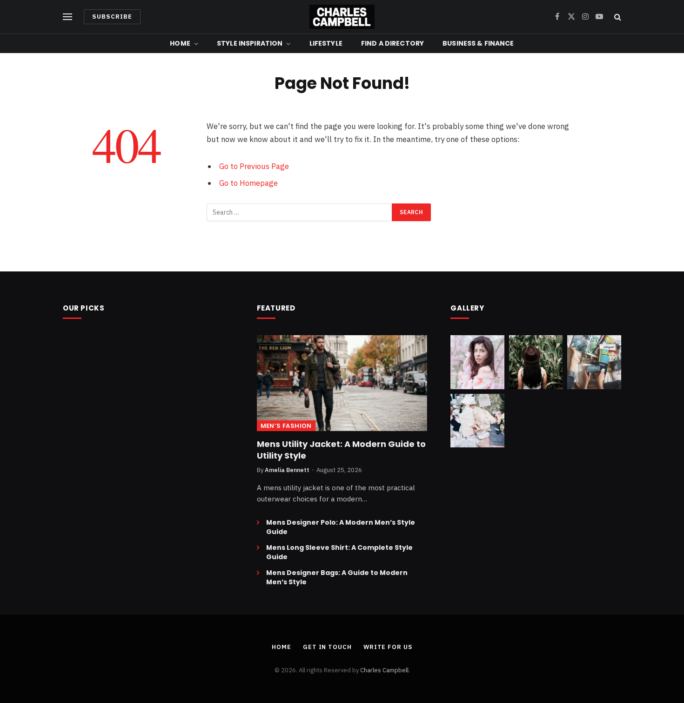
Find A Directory (392, 43)
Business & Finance (478, 43)
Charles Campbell (384, 670)
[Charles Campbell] (342, 17)
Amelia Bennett (287, 470)
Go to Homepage (248, 183)
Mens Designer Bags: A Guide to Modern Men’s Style (337, 577)
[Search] (616, 17)
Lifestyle (325, 43)
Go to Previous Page (254, 166)
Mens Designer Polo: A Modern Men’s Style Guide (340, 527)
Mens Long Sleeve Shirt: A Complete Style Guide (339, 552)
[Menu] (67, 17)
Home (180, 43)
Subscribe (112, 16)
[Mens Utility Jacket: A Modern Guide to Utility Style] (342, 383)
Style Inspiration (249, 43)
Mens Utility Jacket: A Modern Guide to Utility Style (341, 450)
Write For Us (387, 647)
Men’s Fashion (286, 425)
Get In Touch (327, 647)
